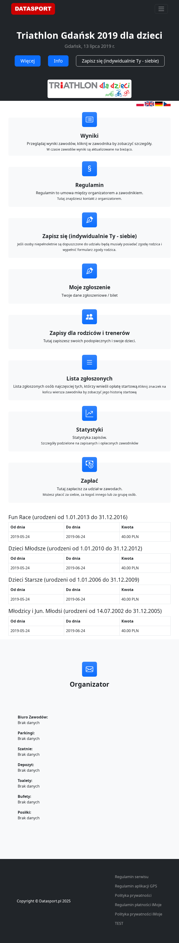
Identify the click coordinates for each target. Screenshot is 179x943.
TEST (119, 923)
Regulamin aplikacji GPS (136, 886)
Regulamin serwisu (131, 876)
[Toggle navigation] (161, 9)
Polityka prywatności (133, 895)
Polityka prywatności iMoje (138, 914)
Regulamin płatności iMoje (138, 904)
